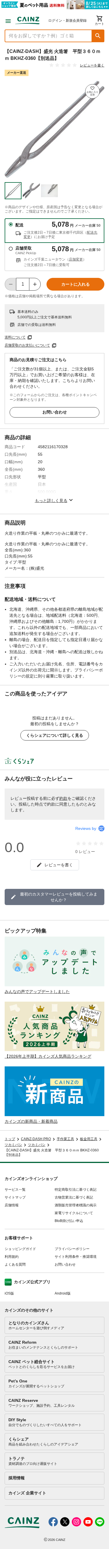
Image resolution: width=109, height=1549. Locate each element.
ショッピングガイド (20, 1249)
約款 (63, 798)
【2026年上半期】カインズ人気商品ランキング (48, 1056)
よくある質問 (15, 1264)
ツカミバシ (13, 1145)
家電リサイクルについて (74, 1213)
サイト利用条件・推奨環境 (76, 1257)
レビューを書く (92, 65)
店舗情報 (12, 1205)
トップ (10, 1139)
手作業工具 (65, 1139)
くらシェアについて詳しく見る (54, 735)
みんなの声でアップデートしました (37, 991)
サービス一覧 (15, 1190)
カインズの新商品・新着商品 (31, 1121)
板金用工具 (88, 1139)
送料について (15, 337)
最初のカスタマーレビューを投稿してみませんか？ (58, 897)
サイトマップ (15, 1197)
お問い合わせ (54, 412)
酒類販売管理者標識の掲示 (76, 1205)
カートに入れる (75, 284)
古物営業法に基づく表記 (74, 1197)
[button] (98, 35)
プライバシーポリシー (72, 1249)
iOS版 (9, 1293)
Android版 (63, 1293)
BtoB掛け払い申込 (69, 1221)
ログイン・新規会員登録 (67, 21)
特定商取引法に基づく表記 (76, 1190)
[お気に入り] (92, 91)
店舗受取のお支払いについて (27, 346)
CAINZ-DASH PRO (36, 1139)
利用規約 (12, 1257)
